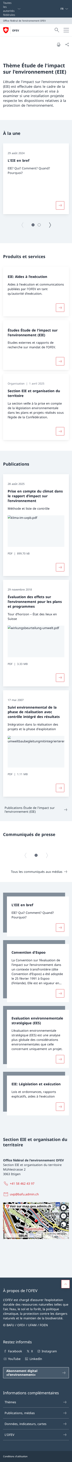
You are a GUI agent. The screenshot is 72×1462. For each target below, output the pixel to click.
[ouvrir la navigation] (66, 30)
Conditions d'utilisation (15, 1456)
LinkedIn (36, 1359)
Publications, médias (20, 1413)
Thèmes (10, 1402)
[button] (33, 224)
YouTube (14, 1359)
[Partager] (67, 44)
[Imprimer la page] (58, 44)
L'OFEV (9, 1435)
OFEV (15, 30)
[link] (36, 914)
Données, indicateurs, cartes (25, 1424)
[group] (36, 178)
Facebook (15, 1351)
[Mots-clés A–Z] (59, 9)
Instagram (49, 1351)
